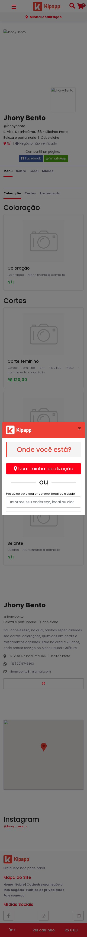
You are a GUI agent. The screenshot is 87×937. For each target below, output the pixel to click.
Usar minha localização (45, 468)
